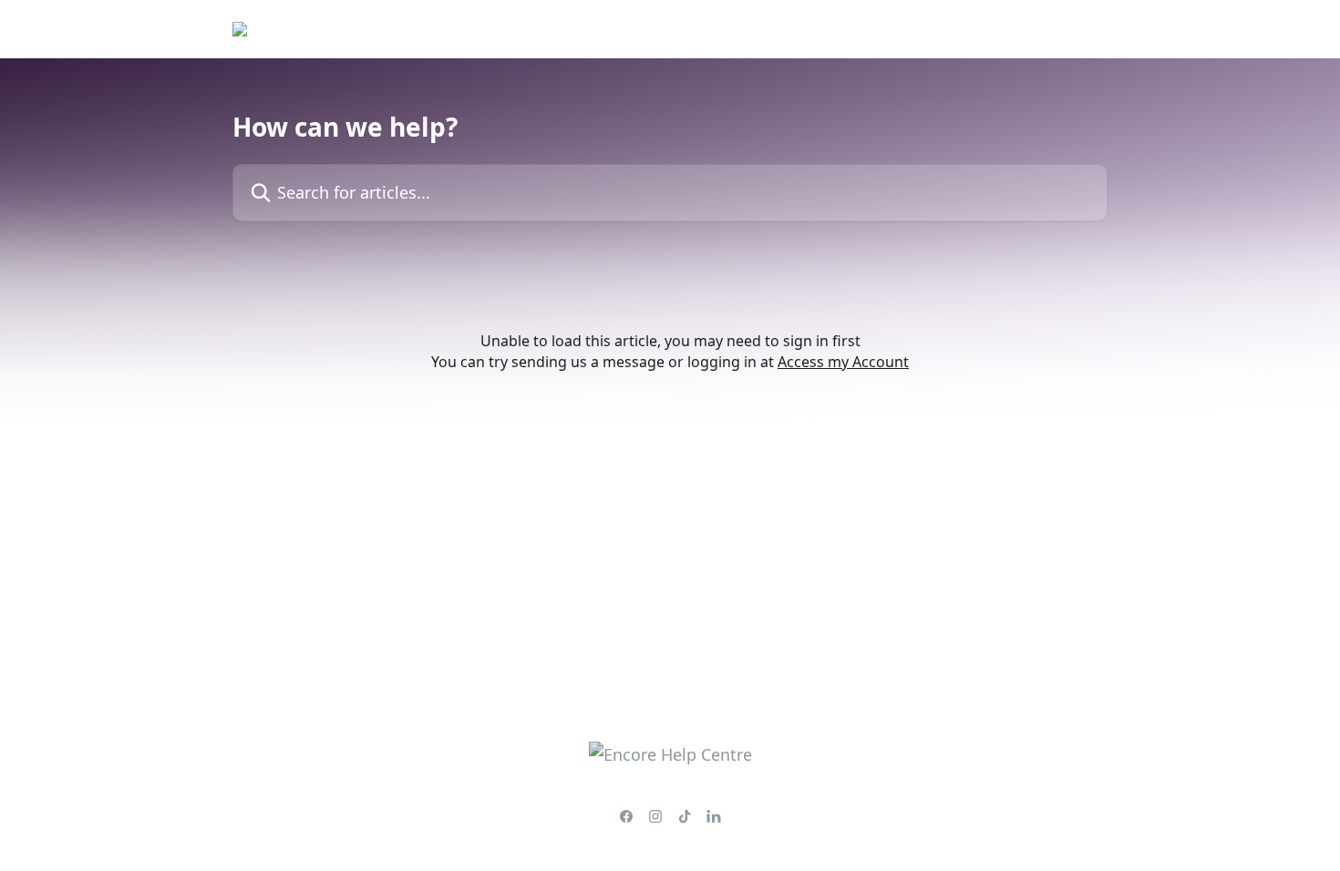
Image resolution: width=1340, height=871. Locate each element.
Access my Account (843, 362)
